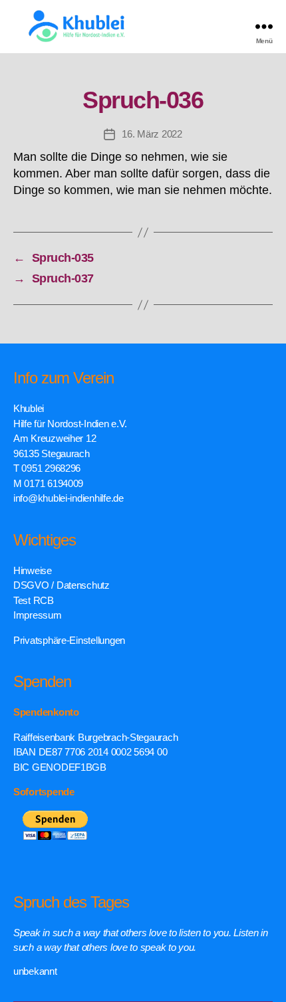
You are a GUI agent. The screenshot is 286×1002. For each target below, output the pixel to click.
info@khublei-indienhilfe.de (68, 498)
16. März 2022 (152, 134)
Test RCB (33, 600)
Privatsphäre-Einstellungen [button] (69, 640)
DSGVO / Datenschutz (61, 585)
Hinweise (32, 570)
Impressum (37, 615)
